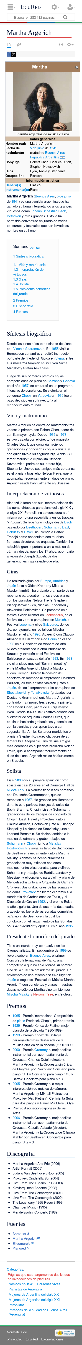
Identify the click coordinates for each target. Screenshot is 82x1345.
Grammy (41, 1049)
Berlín (52, 638)
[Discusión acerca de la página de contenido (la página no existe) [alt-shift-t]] (19, 44)
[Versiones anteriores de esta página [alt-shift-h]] (61, 44)
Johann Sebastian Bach (48, 210)
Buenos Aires (55, 152)
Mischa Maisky (18, 994)
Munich (60, 619)
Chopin (27, 395)
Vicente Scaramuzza (28, 348)
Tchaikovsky (40, 692)
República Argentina (44, 157)
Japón (11, 585)
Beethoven (34, 527)
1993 (36, 634)
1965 (59, 395)
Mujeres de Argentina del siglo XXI (34, 1299)
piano (21, 1020)
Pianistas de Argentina (25, 1289)
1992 (10, 643)
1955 (55, 348)
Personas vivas (48, 1283)
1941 (53, 147)
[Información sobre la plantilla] (77, 66)
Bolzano (53, 380)
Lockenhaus (54, 614)
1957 (24, 385)
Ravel (28, 531)
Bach (68, 522)
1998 (68, 658)
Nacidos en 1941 (21, 1283)
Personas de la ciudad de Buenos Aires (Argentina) (38, 1311)
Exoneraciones (52, 1339)
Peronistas (17, 1304)
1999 (63, 950)
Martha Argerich (24, 1238)
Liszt (65, 527)
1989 (16, 1025)
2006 (16, 1117)
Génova (69, 380)
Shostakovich (17, 692)
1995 (69, 925)
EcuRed (31, 6)
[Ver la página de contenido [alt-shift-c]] (9, 44)
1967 (28, 799)
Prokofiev (28, 891)
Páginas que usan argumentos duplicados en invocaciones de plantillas (39, 1276)
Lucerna (25, 624)
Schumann (52, 527)
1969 (51, 434)
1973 (62, 434)
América (59, 580)
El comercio (21, 1243)
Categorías (15, 1269)
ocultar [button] (35, 248)
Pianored (19, 1248)
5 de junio (37, 147)
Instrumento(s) (17, 189)
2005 (16, 1083)
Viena (59, 358)
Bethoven (14, 215)
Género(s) (13, 185)
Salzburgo (50, 624)
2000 (19, 780)
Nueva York (15, 789)
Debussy (13, 531)
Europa (45, 580)
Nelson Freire (43, 994)
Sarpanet (19, 1233)
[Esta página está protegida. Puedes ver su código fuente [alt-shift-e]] (53, 44)
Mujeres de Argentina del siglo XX (34, 1294)
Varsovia (44, 395)
